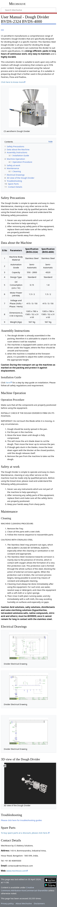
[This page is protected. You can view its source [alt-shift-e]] (47, 28)
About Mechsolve (24, 903)
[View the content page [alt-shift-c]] (2, 28)
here (8, 382)
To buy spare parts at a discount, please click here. (24, 832)
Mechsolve (17, 4)
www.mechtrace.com (16, 870)
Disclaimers (39, 903)
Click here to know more (12, 82)
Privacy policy (7, 903)
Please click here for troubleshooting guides (21, 820)
